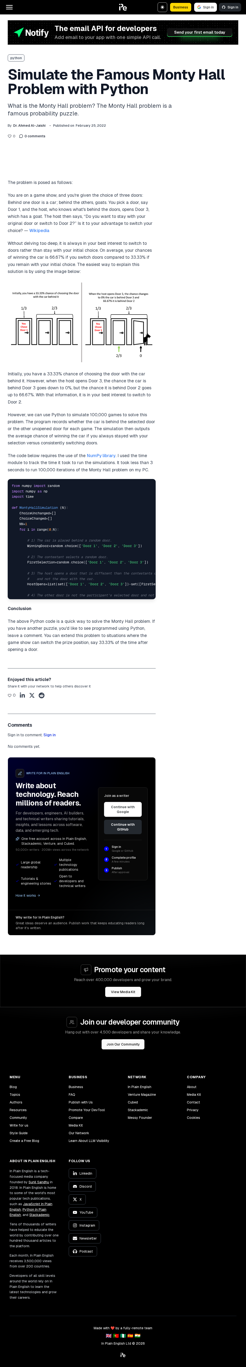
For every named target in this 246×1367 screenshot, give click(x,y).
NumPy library (101, 455)
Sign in (208, 7)
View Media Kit (123, 992)
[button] (123, 7)
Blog (13, 1087)
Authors (16, 1102)
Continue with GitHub (123, 827)
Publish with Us (81, 1102)
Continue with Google (123, 809)
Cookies (193, 1118)
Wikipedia (39, 230)
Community (18, 1118)
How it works (26, 895)
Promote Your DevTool (87, 1110)
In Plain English (139, 1087)
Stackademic (138, 1110)
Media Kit (76, 1125)
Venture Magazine (142, 1094)
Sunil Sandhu (39, 1182)
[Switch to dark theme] (162, 7)
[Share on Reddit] (41, 695)
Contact (193, 1102)
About (192, 1087)
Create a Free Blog (24, 1141)
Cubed (133, 1102)
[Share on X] (32, 695)
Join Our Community (123, 1044)
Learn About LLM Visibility (89, 1141)
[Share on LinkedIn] (22, 695)
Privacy (193, 1110)
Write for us (19, 1125)
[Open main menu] (9, 7)
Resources (18, 1110)
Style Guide (19, 1133)
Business (180, 7)
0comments (35, 136)
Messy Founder (140, 1118)
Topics (15, 1094)
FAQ (72, 1094)
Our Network (79, 1133)
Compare (76, 1118)
